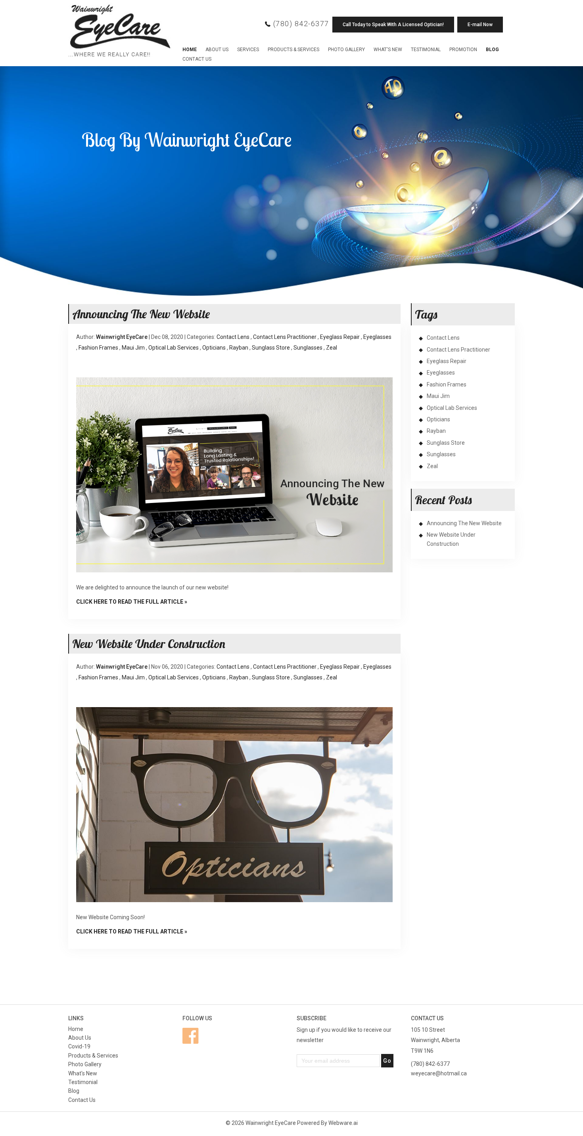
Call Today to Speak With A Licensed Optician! (393, 24)
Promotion (463, 49)
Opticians (214, 347)
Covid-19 (79, 1046)
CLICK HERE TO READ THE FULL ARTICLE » (131, 602)
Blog (492, 49)
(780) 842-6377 (301, 23)
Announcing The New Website (141, 313)
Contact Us (196, 59)
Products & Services (293, 49)
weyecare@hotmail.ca (439, 1073)
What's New (388, 49)
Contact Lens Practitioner (284, 337)
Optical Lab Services (173, 347)
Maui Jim (133, 347)
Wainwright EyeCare (270, 1123)
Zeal (331, 347)
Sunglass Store (271, 347)
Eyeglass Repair (340, 337)
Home (189, 49)
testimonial (426, 49)
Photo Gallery (346, 49)
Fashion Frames (98, 347)
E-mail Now (480, 24)
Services (248, 49)
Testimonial (83, 1082)
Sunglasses (307, 347)
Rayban (238, 347)
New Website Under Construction (148, 643)
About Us (216, 49)
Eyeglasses (377, 337)
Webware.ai (343, 1123)
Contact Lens (233, 337)
